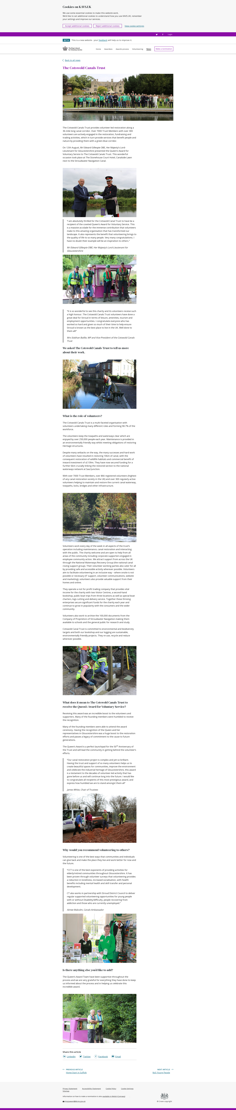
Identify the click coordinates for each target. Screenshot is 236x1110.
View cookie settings (134, 26)
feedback (103, 40)
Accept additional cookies (77, 26)
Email (118, 1056)
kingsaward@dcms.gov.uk (75, 1101)
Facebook (103, 1056)
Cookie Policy (111, 1089)
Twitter (87, 1056)
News (148, 49)
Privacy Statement (70, 1089)
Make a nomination (164, 49)
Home (98, 49)
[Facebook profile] (162, 34)
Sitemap (66, 1091)
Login (170, 34)
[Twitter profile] (156, 34)
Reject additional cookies (107, 26)
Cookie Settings (127, 1089)
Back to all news (72, 60)
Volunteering (137, 49)
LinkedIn (71, 1056)
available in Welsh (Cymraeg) (114, 1096)
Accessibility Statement (91, 1089)
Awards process (122, 49)
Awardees (108, 49)
